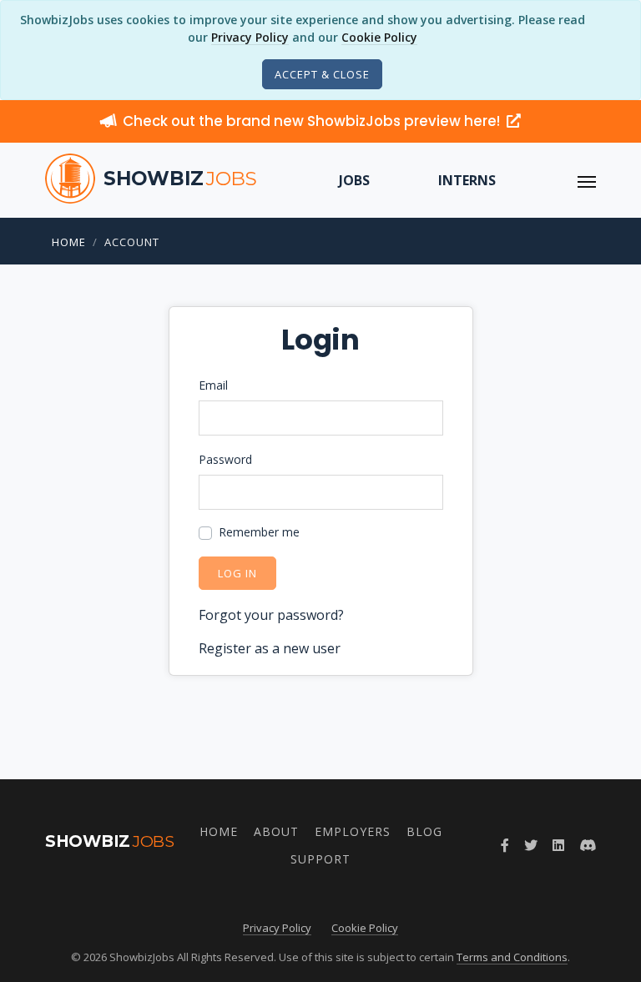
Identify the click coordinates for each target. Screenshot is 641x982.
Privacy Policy (250, 37)
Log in (237, 573)
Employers (353, 831)
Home (69, 241)
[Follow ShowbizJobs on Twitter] (531, 845)
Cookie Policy (379, 37)
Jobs (354, 180)
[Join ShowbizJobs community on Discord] (587, 845)
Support (320, 859)
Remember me (259, 532)
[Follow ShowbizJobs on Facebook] (505, 845)
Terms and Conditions (512, 956)
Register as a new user (270, 648)
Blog (424, 831)
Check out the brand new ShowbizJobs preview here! (313, 121)
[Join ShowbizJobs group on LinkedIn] (558, 845)
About (276, 831)
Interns (467, 180)
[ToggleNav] (587, 180)
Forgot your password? (271, 615)
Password (225, 459)
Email (213, 385)
